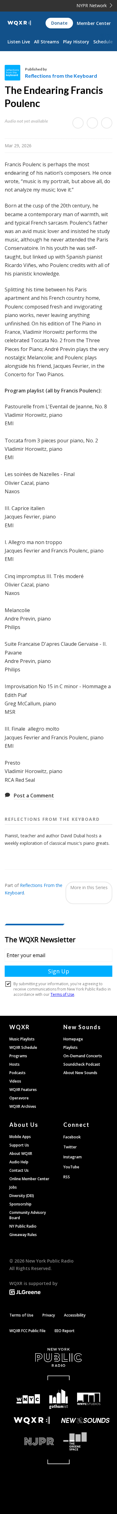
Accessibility (74, 1315)
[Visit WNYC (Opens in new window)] (28, 1399)
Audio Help (18, 1162)
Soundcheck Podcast (81, 1064)
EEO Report (65, 1330)
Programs (18, 1056)
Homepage (73, 1039)
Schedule (103, 42)
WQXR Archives (22, 1106)
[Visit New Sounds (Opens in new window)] (86, 1420)
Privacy (48, 1315)
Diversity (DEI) (21, 1195)
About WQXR (20, 1153)
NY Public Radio (23, 1226)
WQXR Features (23, 1089)
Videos (15, 1081)
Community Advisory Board (27, 1215)
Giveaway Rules (23, 1234)
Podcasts (17, 1072)
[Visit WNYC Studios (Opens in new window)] (89, 1399)
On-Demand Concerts (82, 1056)
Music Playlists (22, 1039)
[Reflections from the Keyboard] (15, 72)
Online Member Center (29, 1178)
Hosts (14, 1064)
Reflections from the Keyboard (61, 76)
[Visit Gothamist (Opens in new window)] (58, 1399)
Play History (76, 42)
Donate (59, 23)
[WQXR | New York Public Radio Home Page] (19, 23)
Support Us (19, 1145)
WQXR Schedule (23, 1047)
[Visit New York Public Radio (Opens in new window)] (58, 1357)
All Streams (46, 42)
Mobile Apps (20, 1136)
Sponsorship (20, 1204)
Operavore (19, 1098)
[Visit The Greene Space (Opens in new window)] (86, 1441)
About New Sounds (80, 1072)
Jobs (13, 1187)
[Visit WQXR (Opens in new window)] (32, 1420)
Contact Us (19, 1170)
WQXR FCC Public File (27, 1330)
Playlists (70, 1047)
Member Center (94, 23)
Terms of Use (21, 1315)
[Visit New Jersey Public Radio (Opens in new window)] (32, 1441)
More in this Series (89, 887)
